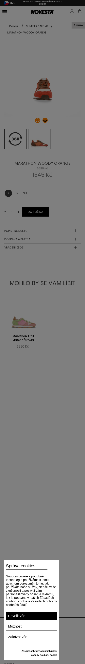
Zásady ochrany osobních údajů (39, 651)
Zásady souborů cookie (44, 655)
